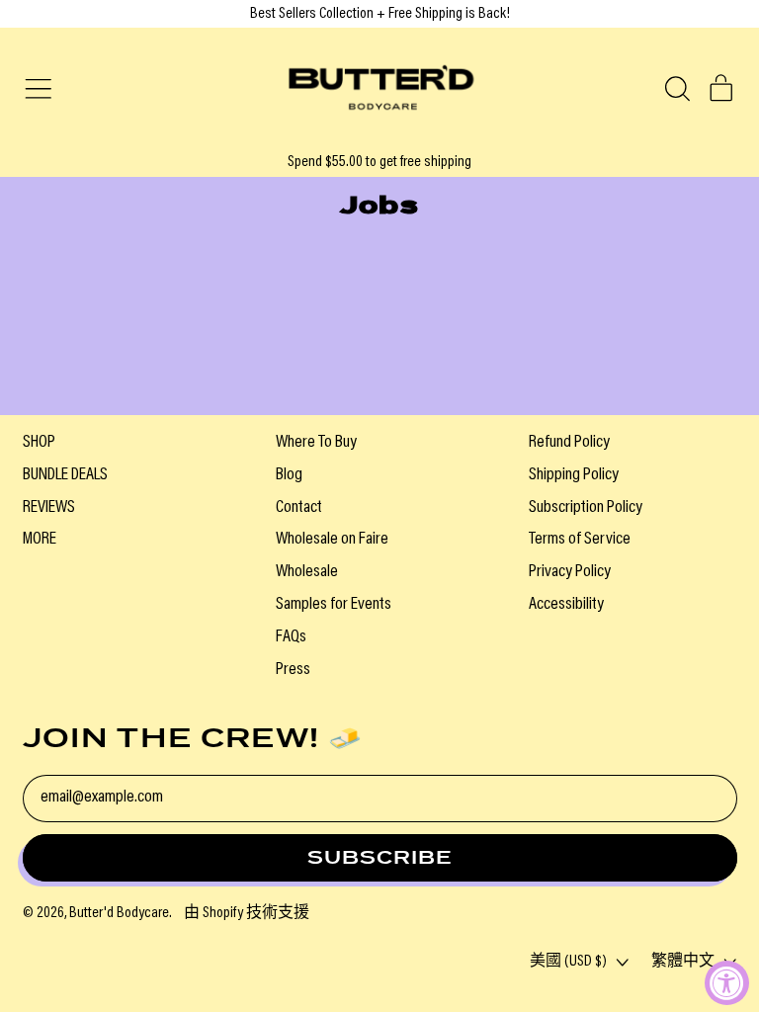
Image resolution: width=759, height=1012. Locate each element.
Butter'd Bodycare (119, 913)
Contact (299, 508)
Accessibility (566, 605)
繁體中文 (683, 962)
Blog (289, 475)
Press (293, 670)
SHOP (39, 443)
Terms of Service (580, 539)
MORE (39, 539)
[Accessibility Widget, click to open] (727, 983)
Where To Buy (316, 443)
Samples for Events (333, 605)
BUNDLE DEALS (65, 475)
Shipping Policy (574, 475)
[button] (677, 89)
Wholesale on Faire (332, 539)
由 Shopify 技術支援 (246, 913)
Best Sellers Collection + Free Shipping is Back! (380, 14)
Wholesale (307, 572)
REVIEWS (49, 508)
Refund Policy (569, 443)
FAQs (291, 637)
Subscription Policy (585, 508)
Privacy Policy (570, 572)
